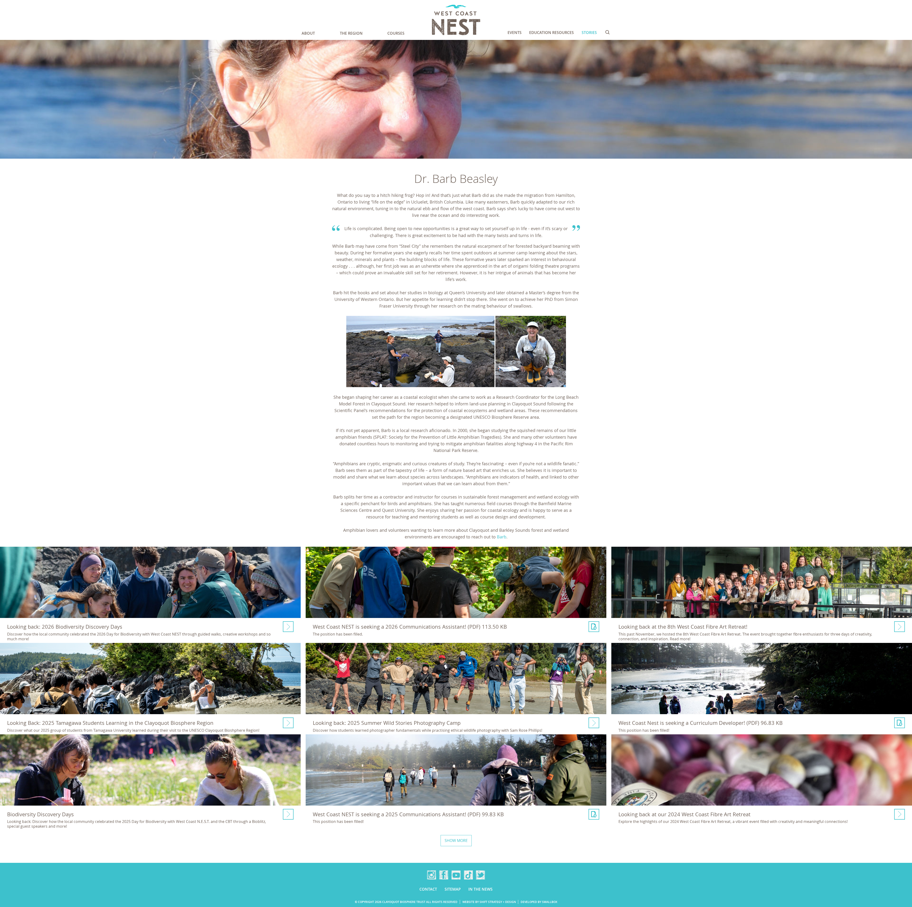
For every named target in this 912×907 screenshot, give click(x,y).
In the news (480, 889)
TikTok (468, 874)
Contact (428, 889)
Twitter (480, 874)
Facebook (443, 874)
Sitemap (453, 889)
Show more (456, 840)
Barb (501, 537)
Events (515, 32)
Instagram (431, 874)
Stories (589, 32)
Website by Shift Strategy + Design (489, 902)
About (308, 33)
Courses (395, 33)
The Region (351, 33)
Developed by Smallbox (539, 902)
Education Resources (551, 32)
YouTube (456, 874)
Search (607, 32)
